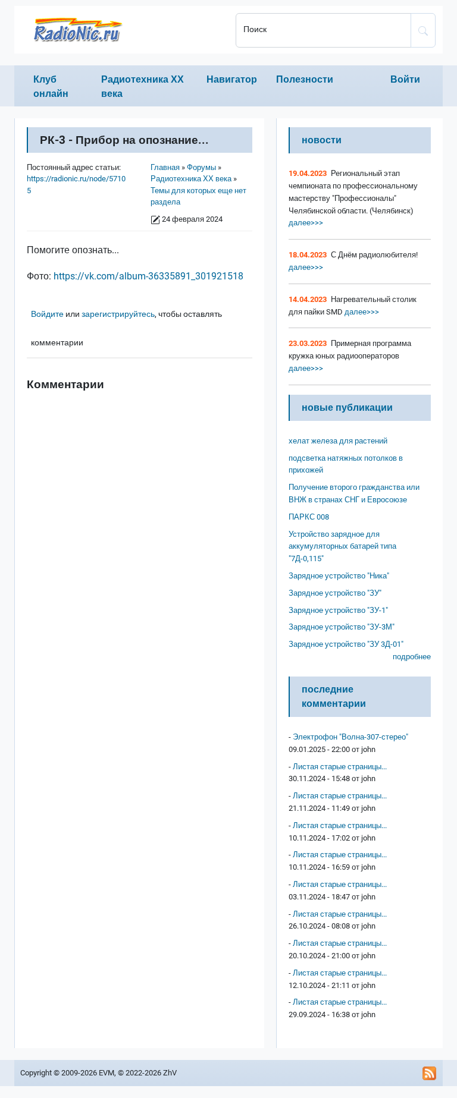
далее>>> (306, 222)
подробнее (412, 656)
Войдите (47, 314)
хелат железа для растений (338, 440)
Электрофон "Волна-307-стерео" (350, 736)
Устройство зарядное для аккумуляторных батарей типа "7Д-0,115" (342, 547)
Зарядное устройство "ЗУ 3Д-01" (346, 644)
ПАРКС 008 (309, 516)
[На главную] (121, 29)
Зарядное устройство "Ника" (339, 575)
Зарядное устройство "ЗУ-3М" (342, 626)
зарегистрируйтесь (118, 314)
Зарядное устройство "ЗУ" (335, 593)
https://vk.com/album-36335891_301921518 (148, 276)
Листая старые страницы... (340, 766)
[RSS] (429, 1073)
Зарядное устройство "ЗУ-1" (338, 610)
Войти (405, 79)
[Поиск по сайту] (423, 30)
